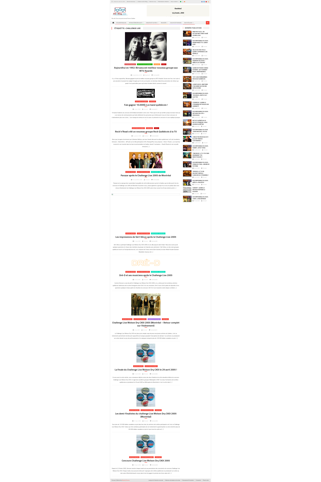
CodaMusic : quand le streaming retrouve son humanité (201, 104)
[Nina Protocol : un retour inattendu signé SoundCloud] (187, 34)
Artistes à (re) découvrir (135, 23)
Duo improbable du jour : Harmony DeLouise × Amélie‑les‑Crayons (200, 61)
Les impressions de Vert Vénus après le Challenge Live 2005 (145, 236)
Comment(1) (154, 109)
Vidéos (164, 64)
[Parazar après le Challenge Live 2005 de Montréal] (146, 160)
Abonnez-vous (152, 1)
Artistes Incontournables (145, 64)
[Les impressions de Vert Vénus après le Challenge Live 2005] (146, 211)
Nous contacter (174, 1)
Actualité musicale (121, 23)
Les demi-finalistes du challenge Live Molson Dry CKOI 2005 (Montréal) (146, 415)
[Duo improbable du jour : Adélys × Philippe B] (187, 182)
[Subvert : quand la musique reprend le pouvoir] (187, 190)
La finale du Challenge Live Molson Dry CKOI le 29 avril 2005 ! (146, 369)
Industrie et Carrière (151, 23)
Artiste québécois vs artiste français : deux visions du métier (200, 122)
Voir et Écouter (188, 23)
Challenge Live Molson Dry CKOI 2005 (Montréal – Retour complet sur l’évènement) (145, 324)
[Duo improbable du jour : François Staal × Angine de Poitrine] (187, 164)
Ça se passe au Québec (141, 101)
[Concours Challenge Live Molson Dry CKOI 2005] (146, 444)
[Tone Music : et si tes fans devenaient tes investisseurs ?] (187, 155)
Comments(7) (154, 330)
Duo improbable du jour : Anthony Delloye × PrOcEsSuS (200, 113)
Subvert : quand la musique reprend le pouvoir (199, 189)
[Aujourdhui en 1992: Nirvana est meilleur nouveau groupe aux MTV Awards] (146, 46)
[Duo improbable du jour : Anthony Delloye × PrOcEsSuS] (187, 113)
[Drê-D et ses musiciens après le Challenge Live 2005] (146, 262)
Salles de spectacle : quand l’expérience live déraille (200, 51)
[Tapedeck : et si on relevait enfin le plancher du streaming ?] (187, 173)
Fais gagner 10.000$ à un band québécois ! (146, 104)
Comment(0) (156, 75)
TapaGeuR (147, 75)
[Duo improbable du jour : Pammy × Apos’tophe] (187, 148)
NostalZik (163, 23)
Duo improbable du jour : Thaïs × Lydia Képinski (200, 198)
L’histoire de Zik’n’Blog (142, 1)
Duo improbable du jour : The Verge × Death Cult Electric (200, 95)
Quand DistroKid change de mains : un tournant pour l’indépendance (200, 70)
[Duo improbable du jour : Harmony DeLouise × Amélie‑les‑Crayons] (187, 61)
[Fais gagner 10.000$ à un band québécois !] (146, 93)
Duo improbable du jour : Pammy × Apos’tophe (200, 147)
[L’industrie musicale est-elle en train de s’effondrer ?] (187, 139)
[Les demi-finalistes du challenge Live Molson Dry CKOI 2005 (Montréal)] (146, 397)
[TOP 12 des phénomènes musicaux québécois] (187, 79)
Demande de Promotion (188, 480)
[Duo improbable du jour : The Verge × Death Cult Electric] (187, 95)
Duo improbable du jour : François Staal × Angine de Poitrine (201, 164)
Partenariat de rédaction (163, 1)
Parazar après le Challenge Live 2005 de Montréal (146, 175)
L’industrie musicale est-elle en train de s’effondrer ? (201, 139)
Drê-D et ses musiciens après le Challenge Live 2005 (145, 275)
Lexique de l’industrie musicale (156, 480)
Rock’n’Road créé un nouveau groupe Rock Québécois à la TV (146, 131)
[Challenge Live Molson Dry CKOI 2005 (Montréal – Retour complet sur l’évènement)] (146, 304)
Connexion (198, 480)
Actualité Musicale (130, 64)
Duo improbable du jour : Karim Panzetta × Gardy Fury (200, 42)
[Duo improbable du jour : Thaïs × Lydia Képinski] (187, 199)
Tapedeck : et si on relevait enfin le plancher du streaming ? (201, 173)
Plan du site (206, 480)
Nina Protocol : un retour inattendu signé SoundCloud (200, 33)
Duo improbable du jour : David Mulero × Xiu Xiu (200, 130)
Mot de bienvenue (131, 1)
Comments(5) (155, 136)
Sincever (146, 109)
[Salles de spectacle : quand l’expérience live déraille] (187, 52)
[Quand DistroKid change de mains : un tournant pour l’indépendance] (187, 70)
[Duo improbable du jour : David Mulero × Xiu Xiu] (187, 132)
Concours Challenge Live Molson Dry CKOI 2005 (146, 460)
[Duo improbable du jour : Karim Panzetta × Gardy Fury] (187, 43)
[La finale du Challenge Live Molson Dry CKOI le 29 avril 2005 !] (146, 353)
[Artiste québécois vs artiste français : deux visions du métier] (187, 122)
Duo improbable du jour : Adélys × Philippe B (200, 181)
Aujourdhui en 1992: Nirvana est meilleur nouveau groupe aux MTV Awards (146, 69)
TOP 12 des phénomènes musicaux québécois (200, 78)
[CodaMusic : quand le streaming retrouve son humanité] (187, 104)
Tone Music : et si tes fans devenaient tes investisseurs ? (201, 155)
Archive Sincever (130, 172)
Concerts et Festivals (175, 23)
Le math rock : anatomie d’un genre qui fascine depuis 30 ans (200, 86)
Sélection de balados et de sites (172, 480)
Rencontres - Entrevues (158, 172)
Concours (152, 101)
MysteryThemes (126, 480)
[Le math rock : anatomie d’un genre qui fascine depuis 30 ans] (187, 86)
